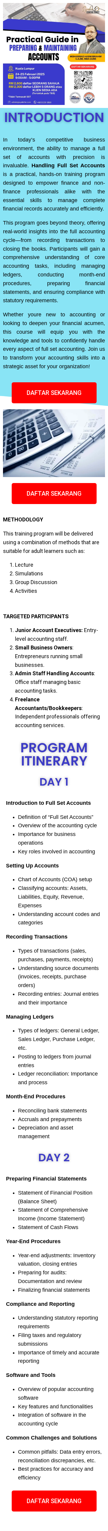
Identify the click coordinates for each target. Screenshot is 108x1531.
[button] (54, 392)
